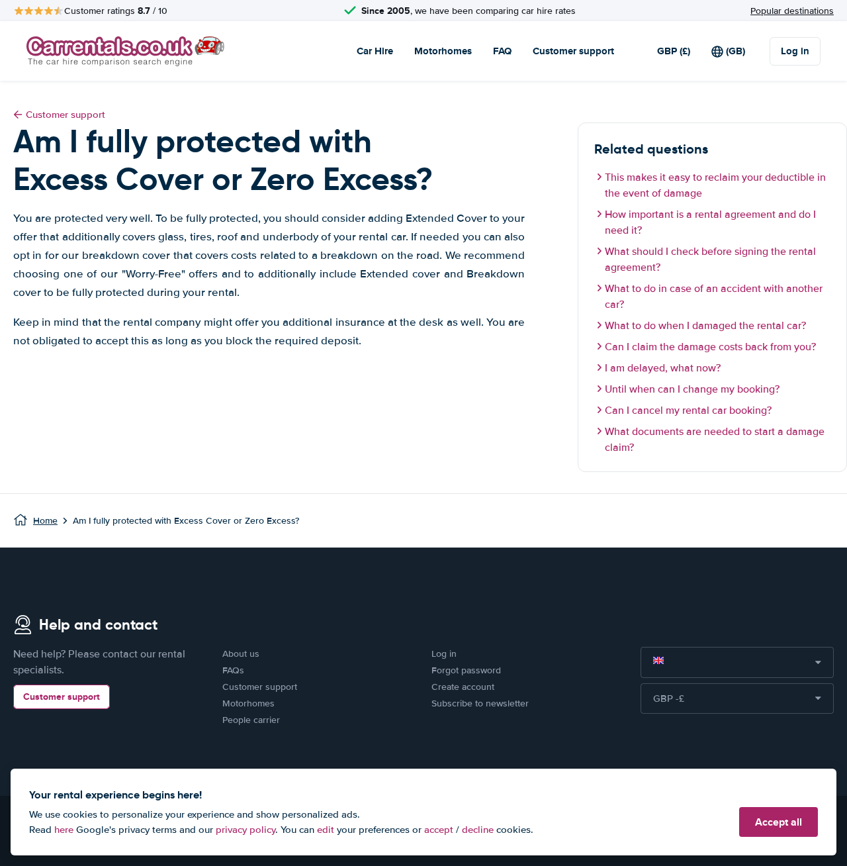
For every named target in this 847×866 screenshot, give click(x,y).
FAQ (502, 51)
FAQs (233, 670)
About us (240, 653)
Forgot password (466, 670)
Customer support (573, 51)
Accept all (778, 822)
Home (45, 520)
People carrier (251, 720)
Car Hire (375, 51)
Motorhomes (443, 51)
